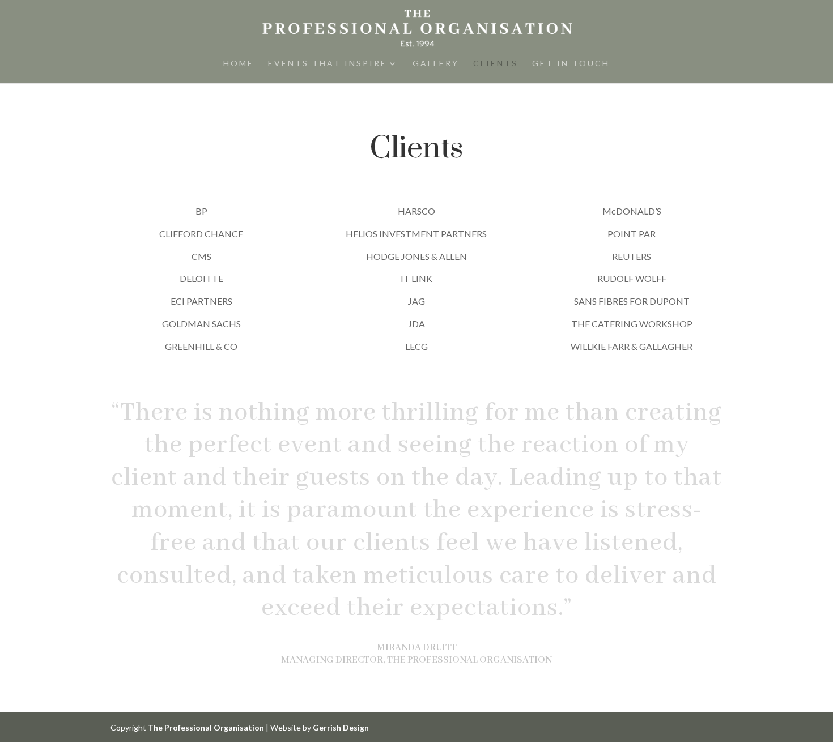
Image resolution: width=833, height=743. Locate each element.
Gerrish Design (341, 727)
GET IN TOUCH (571, 63)
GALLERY (436, 63)
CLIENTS (495, 63)
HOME (238, 63)
